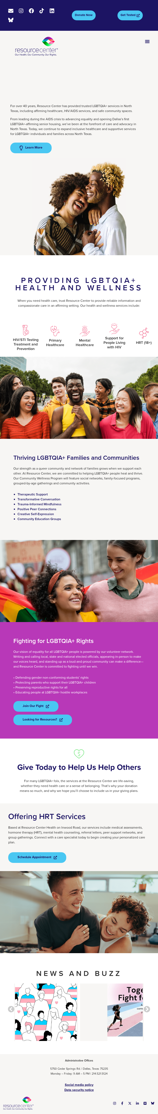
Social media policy (79, 1084)
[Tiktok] (41, 10)
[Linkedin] (52, 10)
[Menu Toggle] (147, 41)
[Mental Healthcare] (85, 331)
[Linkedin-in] (137, 1103)
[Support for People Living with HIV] (114, 329)
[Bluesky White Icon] (10, 20)
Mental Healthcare (85, 343)
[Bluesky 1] (152, 1103)
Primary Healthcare (55, 343)
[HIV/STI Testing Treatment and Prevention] (26, 330)
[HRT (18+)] (144, 333)
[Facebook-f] (122, 1103)
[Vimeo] (145, 1103)
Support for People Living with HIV (114, 342)
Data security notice (79, 1090)
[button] (11, 1009)
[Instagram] (21, 10)
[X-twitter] (130, 1103)
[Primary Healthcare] (55, 331)
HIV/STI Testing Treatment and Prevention (25, 344)
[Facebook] (31, 10)
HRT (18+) (144, 342)
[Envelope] (10, 10)
